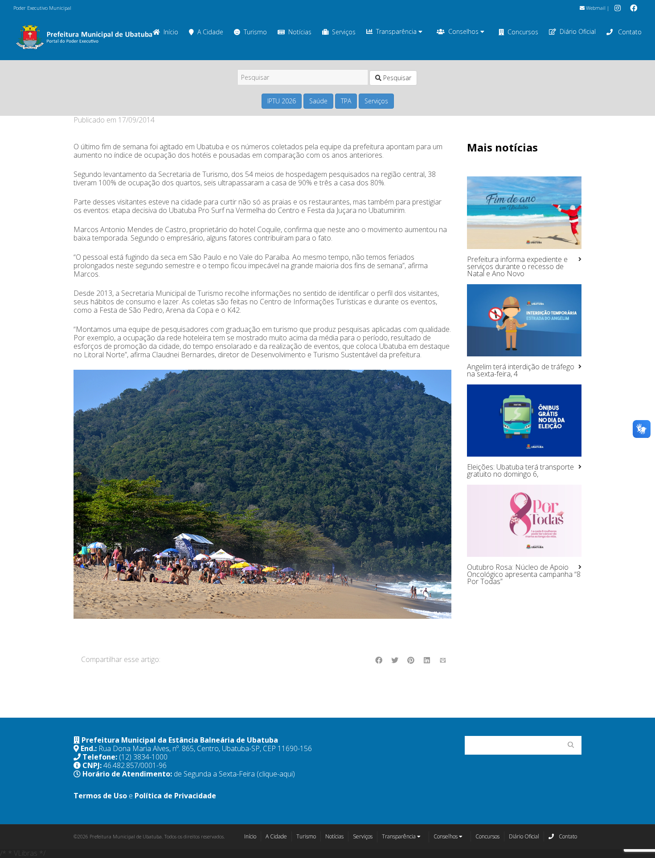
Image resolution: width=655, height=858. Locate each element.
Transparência (397, 31)
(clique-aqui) (276, 774)
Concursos (523, 32)
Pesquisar (396, 78)
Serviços (344, 32)
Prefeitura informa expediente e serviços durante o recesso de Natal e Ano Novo (517, 266)
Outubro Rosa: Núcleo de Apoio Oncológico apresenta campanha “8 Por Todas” (524, 574)
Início (250, 836)
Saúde (318, 101)
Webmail (595, 7)
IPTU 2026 (281, 101)
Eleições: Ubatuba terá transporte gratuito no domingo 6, (520, 470)
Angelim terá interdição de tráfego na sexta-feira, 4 (520, 370)
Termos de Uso (100, 796)
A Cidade (210, 32)
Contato (629, 32)
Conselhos (464, 31)
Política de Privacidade (175, 796)
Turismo (255, 32)
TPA (346, 101)
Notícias (299, 32)
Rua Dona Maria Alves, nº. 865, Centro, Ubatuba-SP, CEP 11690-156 (205, 748)
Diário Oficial (578, 31)
